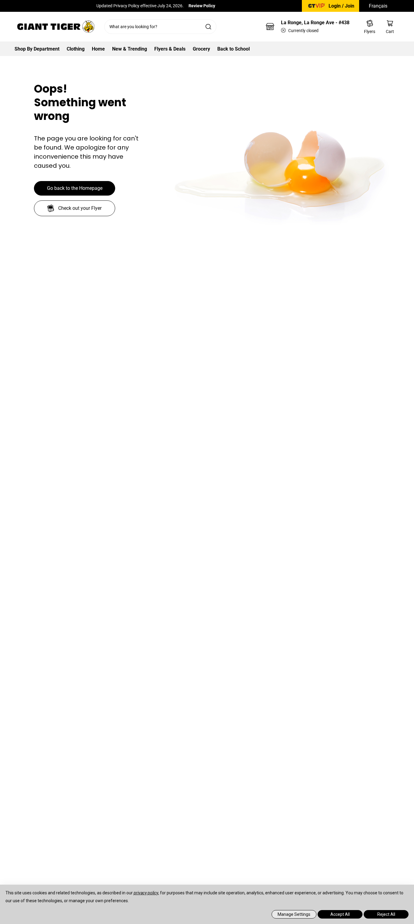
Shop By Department (37, 49)
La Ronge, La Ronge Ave (315, 22)
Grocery (201, 49)
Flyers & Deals (169, 49)
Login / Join (341, 6)
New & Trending (129, 49)
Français (378, 6)
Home (98, 49)
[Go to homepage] (56, 27)
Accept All (340, 914)
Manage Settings (294, 914)
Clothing (76, 49)
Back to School (233, 49)
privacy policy (146, 892)
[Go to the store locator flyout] (270, 26)
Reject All (386, 914)
